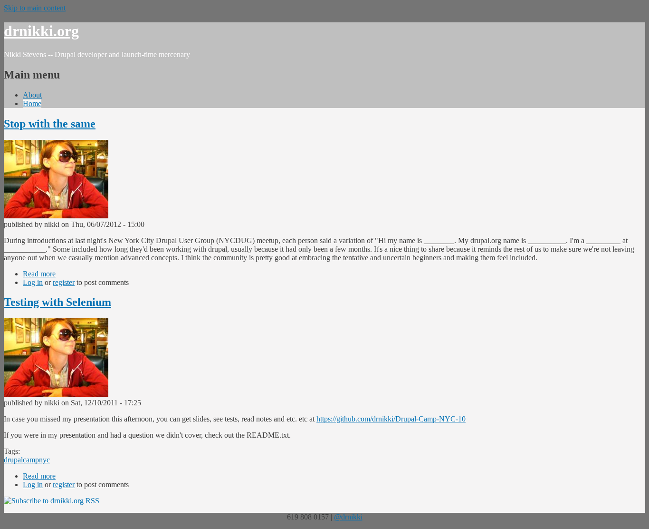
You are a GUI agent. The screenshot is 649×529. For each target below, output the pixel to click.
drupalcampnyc (27, 460)
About (32, 95)
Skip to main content (35, 8)
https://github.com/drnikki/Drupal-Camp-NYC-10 (391, 419)
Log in (33, 282)
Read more (39, 274)
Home (32, 103)
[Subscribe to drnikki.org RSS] (51, 501)
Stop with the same (49, 124)
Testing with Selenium (57, 302)
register (64, 282)
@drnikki (348, 517)
